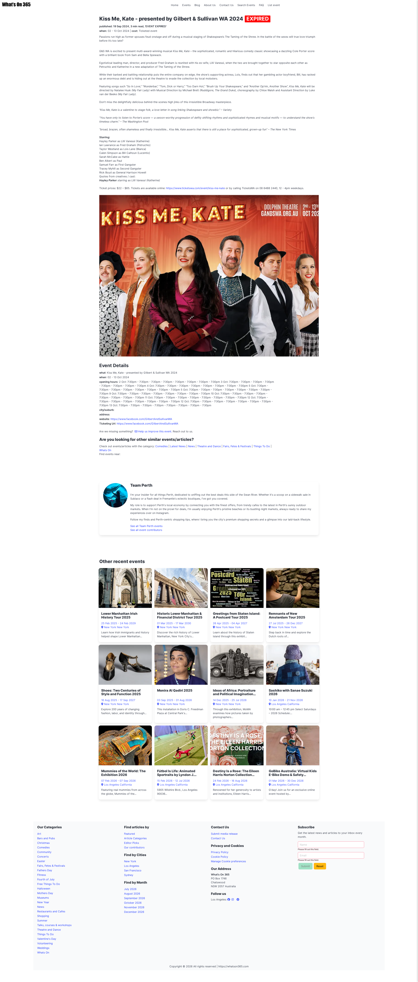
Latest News (177, 446)
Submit (305, 866)
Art (39, 833)
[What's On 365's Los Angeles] (229, 899)
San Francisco (132, 870)
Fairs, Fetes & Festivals (237, 446)
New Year (43, 902)
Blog (197, 5)
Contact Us (226, 5)
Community (44, 852)
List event (274, 5)
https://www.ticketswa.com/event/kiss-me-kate (195, 188)
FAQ (261, 5)
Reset (319, 866)
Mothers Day (45, 893)
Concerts (43, 856)
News (191, 446)
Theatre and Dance (209, 446)
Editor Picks (131, 842)
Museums (43, 897)
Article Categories (135, 838)
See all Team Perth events (146, 526)
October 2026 (133, 902)
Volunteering (45, 943)
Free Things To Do (48, 884)
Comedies (161, 446)
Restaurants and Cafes (51, 911)
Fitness (41, 874)
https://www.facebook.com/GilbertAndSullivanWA (141, 419)
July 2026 (130, 889)
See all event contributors (146, 530)
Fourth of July (46, 879)
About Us (210, 5)
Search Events (246, 5)
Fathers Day (44, 870)
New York (130, 861)
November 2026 (134, 907)
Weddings (43, 948)
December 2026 (134, 911)
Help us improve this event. (155, 431)
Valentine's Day (46, 938)
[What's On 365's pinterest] (238, 899)
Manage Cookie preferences (228, 861)
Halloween (43, 888)
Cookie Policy (219, 856)
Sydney (128, 875)
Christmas (43, 842)
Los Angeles (131, 865)
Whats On (105, 450)
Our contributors (134, 847)
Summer (42, 920)
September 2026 (134, 898)
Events (186, 5)
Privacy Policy (219, 852)
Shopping (43, 916)
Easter (41, 861)
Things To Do (261, 446)
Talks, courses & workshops (54, 925)
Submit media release (224, 833)
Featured (129, 833)
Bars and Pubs (46, 838)
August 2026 (132, 893)
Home (174, 5)
